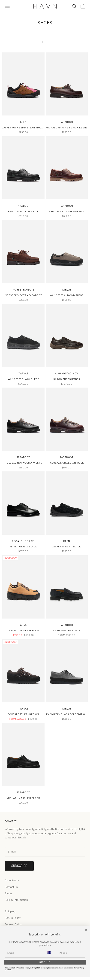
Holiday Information (16, 899)
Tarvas (67, 289)
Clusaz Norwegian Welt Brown (66, 463)
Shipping (10, 911)
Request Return (14, 924)
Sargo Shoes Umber (66, 379)
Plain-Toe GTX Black (23, 546)
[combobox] (51, 952)
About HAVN (12, 880)
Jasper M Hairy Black (66, 546)
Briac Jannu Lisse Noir (23, 211)
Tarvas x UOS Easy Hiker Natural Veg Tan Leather (23, 630)
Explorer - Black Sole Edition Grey (66, 714)
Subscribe (19, 866)
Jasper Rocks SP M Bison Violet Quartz (23, 128)
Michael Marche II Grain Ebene (66, 127)
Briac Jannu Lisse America (66, 211)
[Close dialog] (86, 930)
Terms (9, 970)
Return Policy (13, 917)
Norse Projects (23, 289)
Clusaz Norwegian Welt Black (23, 463)
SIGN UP (45, 962)
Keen (23, 122)
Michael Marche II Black (23, 798)
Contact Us (11, 887)
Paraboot (66, 122)
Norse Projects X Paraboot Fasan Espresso (23, 295)
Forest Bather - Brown (23, 714)
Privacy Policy (79, 968)
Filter (44, 42)
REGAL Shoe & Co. (23, 541)
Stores (8, 893)
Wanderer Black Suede (23, 379)
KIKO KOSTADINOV (66, 373)
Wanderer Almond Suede (67, 295)
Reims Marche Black (66, 630)
